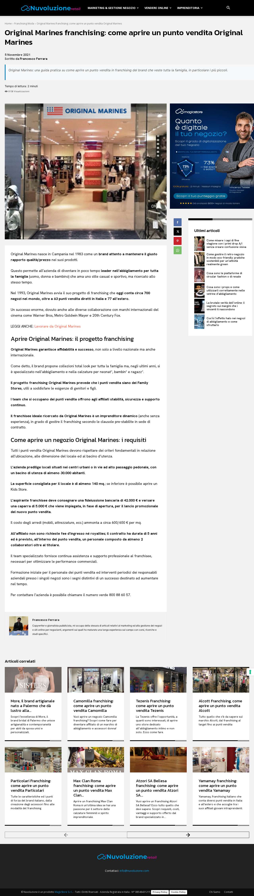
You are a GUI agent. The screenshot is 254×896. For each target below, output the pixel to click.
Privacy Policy (160, 892)
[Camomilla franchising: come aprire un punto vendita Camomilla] (95, 679)
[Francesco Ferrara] (18, 626)
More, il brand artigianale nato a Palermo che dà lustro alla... (33, 705)
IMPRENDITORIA (188, 8)
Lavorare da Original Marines (58, 326)
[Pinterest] (178, 241)
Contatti (228, 892)
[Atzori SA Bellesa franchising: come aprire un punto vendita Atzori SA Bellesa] (158, 759)
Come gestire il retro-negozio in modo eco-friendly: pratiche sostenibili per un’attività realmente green (226, 259)
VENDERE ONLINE (156, 8)
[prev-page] (66, 835)
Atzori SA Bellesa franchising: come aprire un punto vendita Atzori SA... (157, 788)
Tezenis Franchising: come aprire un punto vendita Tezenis (155, 705)
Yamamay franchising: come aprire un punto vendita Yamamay (218, 785)
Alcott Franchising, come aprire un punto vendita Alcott (220, 705)
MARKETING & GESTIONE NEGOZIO (112, 8)
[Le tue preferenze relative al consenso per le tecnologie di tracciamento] (250, 672)
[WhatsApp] (178, 250)
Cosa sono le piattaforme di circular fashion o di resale (224, 274)
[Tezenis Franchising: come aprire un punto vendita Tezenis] (158, 679)
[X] (178, 232)
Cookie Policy (178, 892)
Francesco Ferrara (33, 59)
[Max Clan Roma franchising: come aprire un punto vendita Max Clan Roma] (95, 759)
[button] (228, 8)
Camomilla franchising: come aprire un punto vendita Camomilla (93, 705)
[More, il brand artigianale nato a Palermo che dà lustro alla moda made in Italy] (33, 679)
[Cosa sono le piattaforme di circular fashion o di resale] (199, 275)
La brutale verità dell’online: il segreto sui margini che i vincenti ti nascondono (226, 306)
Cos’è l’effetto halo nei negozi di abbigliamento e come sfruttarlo (226, 321)
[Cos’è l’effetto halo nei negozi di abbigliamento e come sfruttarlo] (199, 321)
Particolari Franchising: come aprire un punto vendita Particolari (31, 785)
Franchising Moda (24, 23)
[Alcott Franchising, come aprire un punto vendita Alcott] (221, 679)
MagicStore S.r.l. (63, 892)
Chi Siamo (214, 892)
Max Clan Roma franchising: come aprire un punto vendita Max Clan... (94, 788)
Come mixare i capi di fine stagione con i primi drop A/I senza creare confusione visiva (226, 244)
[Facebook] (178, 222)
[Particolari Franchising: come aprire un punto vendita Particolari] (33, 759)
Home (8, 23)
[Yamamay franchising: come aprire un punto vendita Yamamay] (221, 759)
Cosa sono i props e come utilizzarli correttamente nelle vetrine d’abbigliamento (226, 290)
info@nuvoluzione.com (134, 871)
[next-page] (188, 835)
